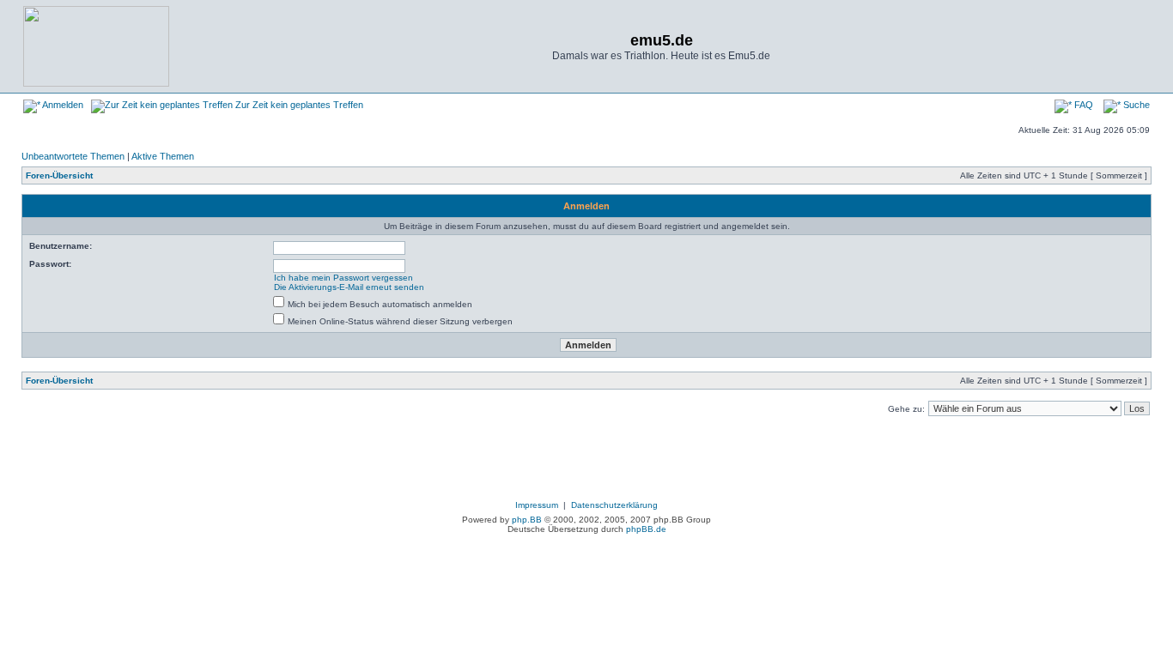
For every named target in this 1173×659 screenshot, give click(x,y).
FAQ (1082, 105)
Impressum (536, 505)
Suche (1135, 105)
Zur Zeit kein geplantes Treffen (298, 105)
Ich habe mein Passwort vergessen (343, 277)
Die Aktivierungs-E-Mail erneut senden (349, 287)
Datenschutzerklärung (614, 505)
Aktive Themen (162, 156)
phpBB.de (646, 529)
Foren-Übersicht (59, 175)
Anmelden (61, 105)
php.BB (527, 519)
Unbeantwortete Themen (73, 156)
